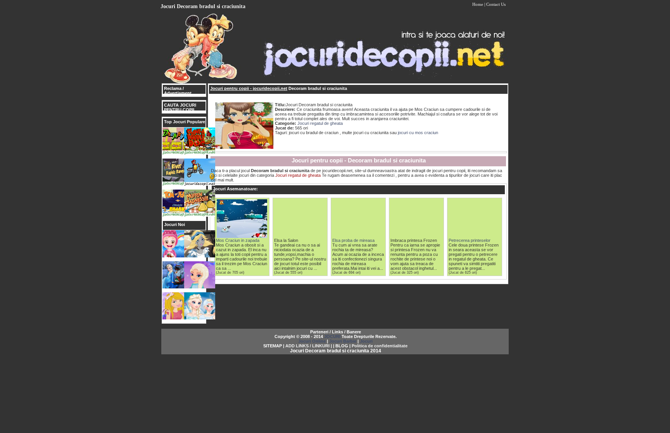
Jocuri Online (312, 341)
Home (477, 4)
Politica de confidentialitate (380, 345)
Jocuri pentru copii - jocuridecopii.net (248, 88)
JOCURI (332, 336)
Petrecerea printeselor (469, 240)
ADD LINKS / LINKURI (307, 345)
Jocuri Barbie (342, 341)
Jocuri (366, 341)
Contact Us (496, 4)
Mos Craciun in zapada (237, 240)
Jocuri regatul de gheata (320, 123)
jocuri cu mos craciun (418, 132)
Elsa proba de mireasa (353, 240)
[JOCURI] (335, 81)
